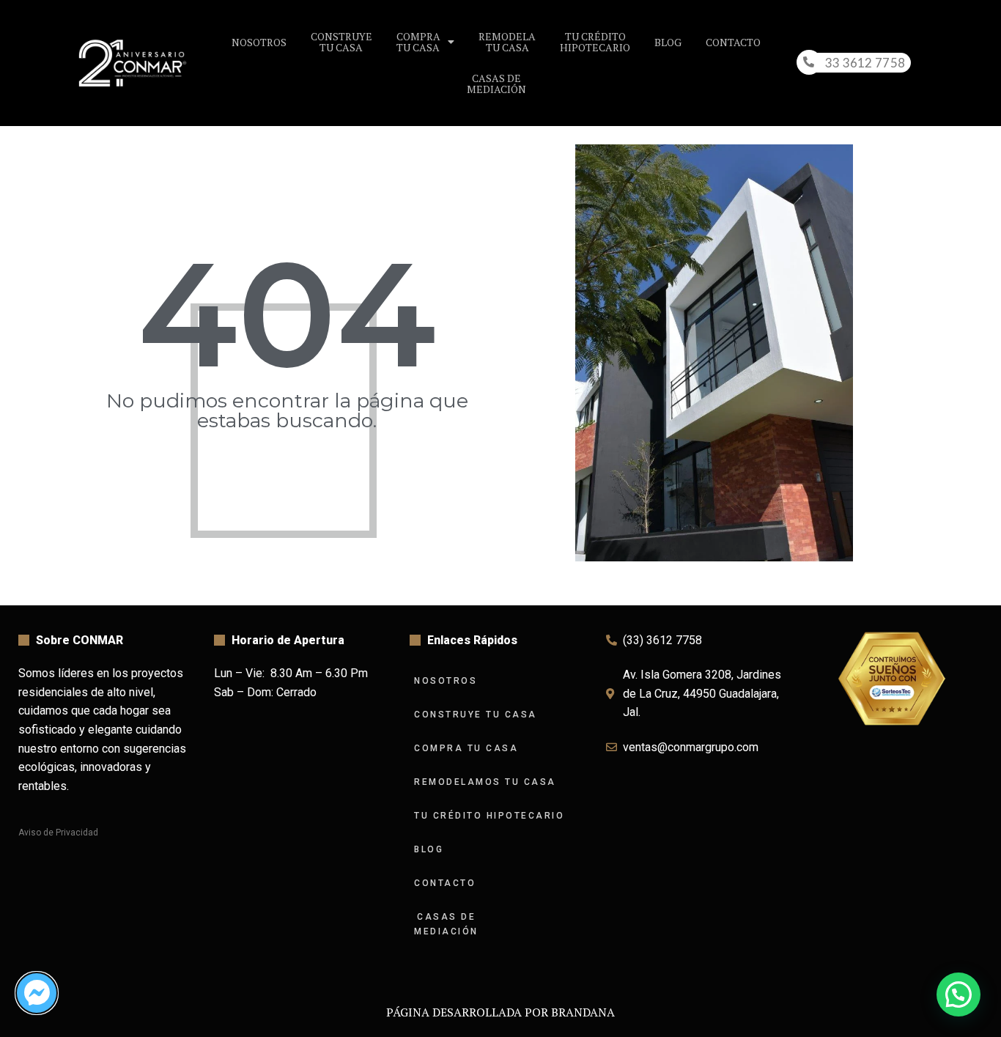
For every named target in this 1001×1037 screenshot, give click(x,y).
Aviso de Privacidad (58, 832)
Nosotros (259, 42)
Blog (668, 42)
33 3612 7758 (865, 62)
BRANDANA (583, 1012)
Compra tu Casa (466, 748)
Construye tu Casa (475, 714)
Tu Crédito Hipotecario (489, 816)
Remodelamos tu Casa (485, 782)
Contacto (733, 42)
